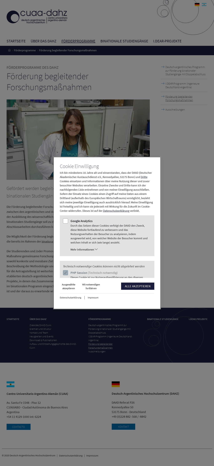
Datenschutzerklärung (116, 211)
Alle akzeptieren (138, 286)
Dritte (144, 177)
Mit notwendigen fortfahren (91, 286)
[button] (110, 249)
